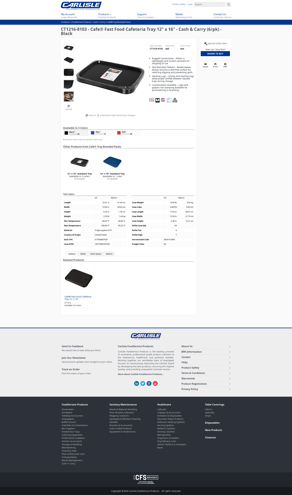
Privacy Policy (189, 389)
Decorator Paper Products (170, 418)
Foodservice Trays (71, 431)
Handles (113, 422)
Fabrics (208, 409)
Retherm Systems (166, 428)
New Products (213, 430)
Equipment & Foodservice (122, 431)
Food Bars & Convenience (75, 425)
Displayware (68, 418)
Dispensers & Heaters (168, 438)
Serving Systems (165, 425)
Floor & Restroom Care (73, 454)
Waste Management (72, 460)
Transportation (69, 457)
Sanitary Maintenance (123, 404)
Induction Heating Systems (171, 422)
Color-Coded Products (120, 428)
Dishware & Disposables (169, 415)
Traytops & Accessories (169, 412)
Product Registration (194, 383)
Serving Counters (166, 431)
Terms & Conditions (193, 373)
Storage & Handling (72, 444)
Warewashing (69, 447)
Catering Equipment (72, 434)
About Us (187, 346)
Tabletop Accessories (72, 415)
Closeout (210, 437)
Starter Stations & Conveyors (171, 444)
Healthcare (164, 404)
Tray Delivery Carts (166, 441)
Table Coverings (214, 404)
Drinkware (67, 412)
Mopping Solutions (119, 415)
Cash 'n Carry (99, 22)
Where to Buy (215, 53)
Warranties (188, 378)
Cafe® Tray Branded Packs (119, 22)
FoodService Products (81, 22)
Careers (186, 357)
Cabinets (161, 409)
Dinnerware (68, 409)
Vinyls (208, 415)
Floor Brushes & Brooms (121, 412)
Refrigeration (164, 434)
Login (190, 4)
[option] (79, 167)
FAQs (184, 362)
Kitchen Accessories (72, 441)
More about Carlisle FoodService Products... (141, 374)
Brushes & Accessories (120, 425)
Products (65, 22)
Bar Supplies (68, 428)
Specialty (209, 412)
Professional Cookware (73, 438)
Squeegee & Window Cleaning (124, 418)
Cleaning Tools (69, 450)
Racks (160, 447)
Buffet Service (69, 422)
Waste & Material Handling (123, 409)
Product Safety (178, 4)
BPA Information (191, 351)
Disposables (212, 422)
